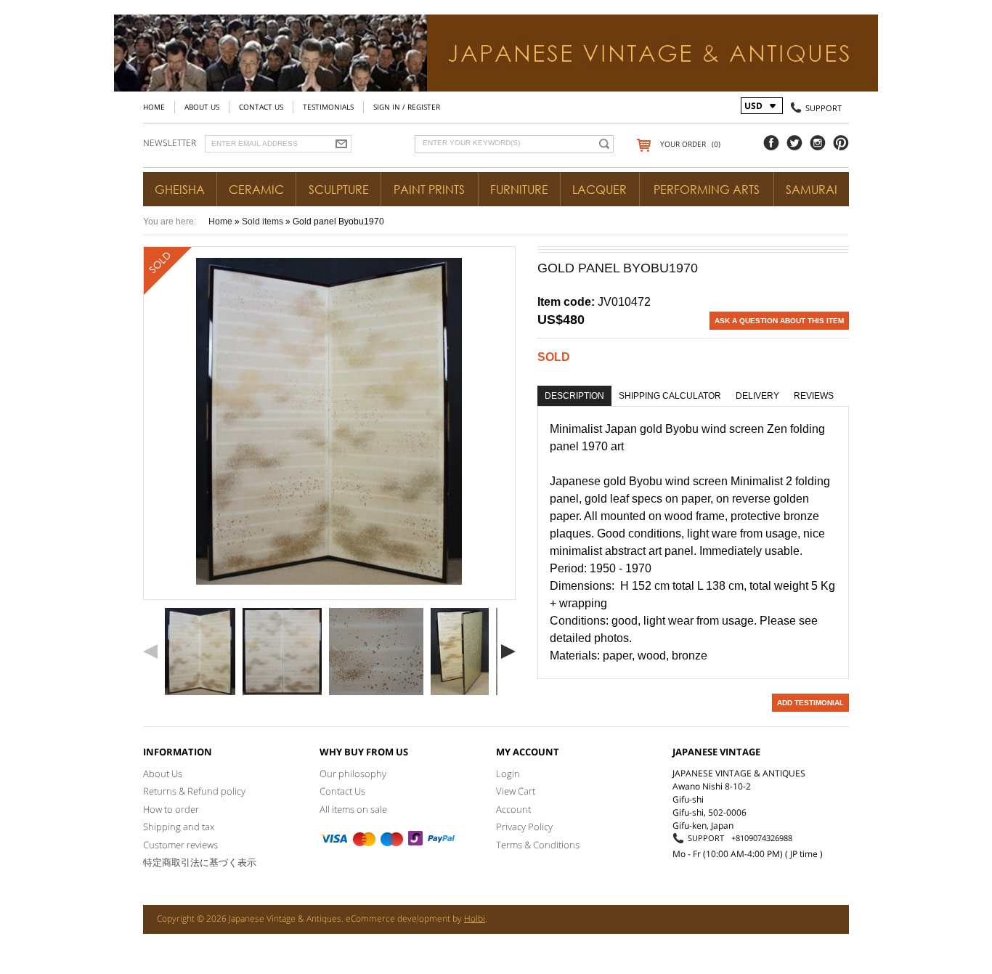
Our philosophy (353, 773)
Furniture (519, 189)
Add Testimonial (810, 703)
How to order (171, 809)
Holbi (474, 918)
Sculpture (339, 189)
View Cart (515, 791)
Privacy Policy (524, 826)
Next (508, 651)
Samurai (811, 189)
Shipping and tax (178, 826)
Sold (553, 357)
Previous (150, 651)
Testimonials (328, 107)
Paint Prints (429, 189)
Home (154, 107)
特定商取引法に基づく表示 (199, 862)
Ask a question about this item (779, 321)
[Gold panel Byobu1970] (200, 651)
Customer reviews (180, 844)
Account (513, 809)
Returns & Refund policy (194, 791)
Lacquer (599, 189)
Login (508, 773)
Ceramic (256, 189)
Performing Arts (707, 189)
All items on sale (353, 809)
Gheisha (180, 189)
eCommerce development (398, 918)
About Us (201, 107)
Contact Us (261, 107)
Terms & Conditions (538, 844)
